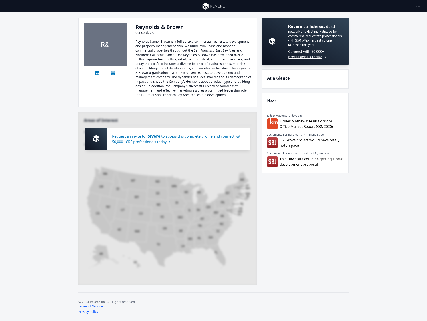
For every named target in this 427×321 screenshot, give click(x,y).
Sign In (418, 6)
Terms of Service (90, 306)
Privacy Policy (88, 311)
